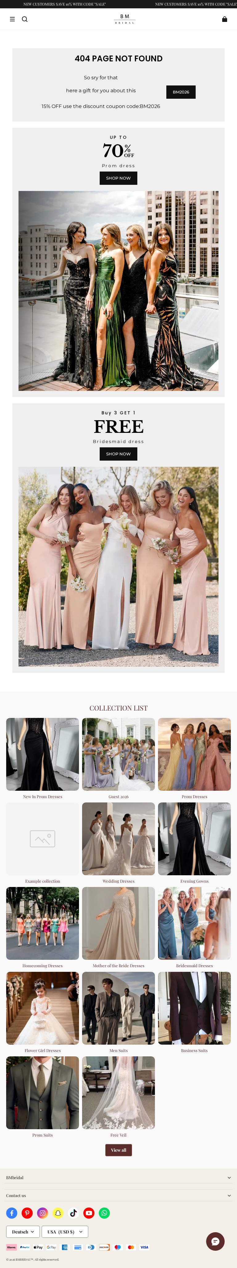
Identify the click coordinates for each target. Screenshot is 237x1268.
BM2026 (181, 91)
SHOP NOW (118, 178)
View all (118, 1150)
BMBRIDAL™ (24, 1259)
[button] (12, 19)
